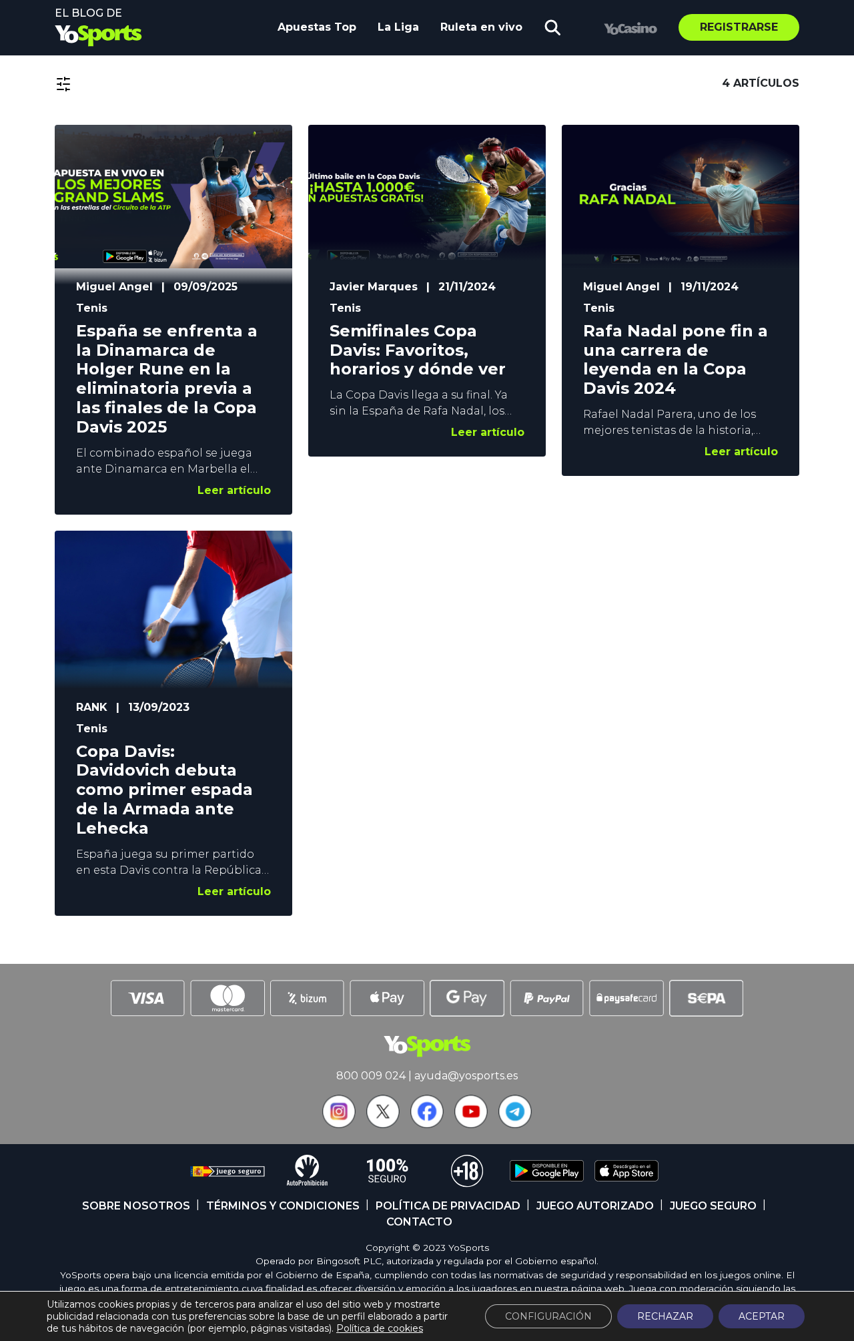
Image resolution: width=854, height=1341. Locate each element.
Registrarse (739, 27)
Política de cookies (379, 1328)
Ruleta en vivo (481, 27)
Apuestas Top (317, 27)
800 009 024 (371, 1075)
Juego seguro (713, 1205)
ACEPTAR (762, 1316)
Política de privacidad (448, 1205)
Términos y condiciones (283, 1205)
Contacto (419, 1222)
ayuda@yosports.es (466, 1075)
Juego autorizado (595, 1205)
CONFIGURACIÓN (548, 1316)
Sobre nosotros (136, 1205)
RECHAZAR (665, 1316)
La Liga (398, 27)
